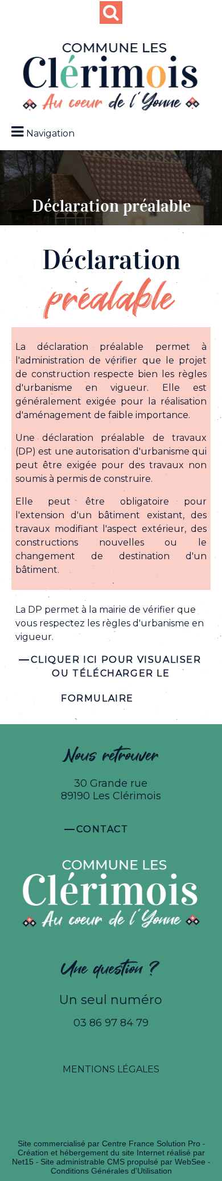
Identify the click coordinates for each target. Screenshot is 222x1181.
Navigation (50, 133)
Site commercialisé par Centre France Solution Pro (109, 1143)
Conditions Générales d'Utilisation (111, 1170)
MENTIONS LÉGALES (111, 1069)
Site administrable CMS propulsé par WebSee (122, 1161)
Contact (102, 829)
